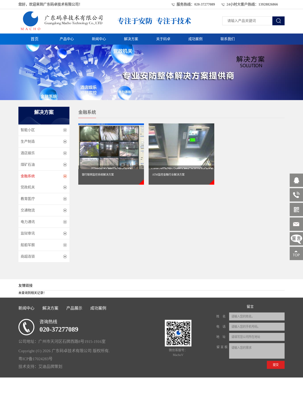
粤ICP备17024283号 (35, 359)
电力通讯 (28, 222)
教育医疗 (28, 199)
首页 (35, 39)
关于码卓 (163, 39)
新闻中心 (99, 39)
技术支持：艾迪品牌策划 (40, 366)
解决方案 (131, 39)
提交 (276, 364)
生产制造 (28, 141)
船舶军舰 (28, 245)
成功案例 (195, 39)
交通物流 (28, 210)
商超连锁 (28, 256)
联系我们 (227, 39)
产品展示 (74, 308)
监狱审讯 (28, 233)
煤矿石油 (28, 164)
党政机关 (28, 187)
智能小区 (28, 130)
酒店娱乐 (28, 153)
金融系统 (28, 176)
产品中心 (67, 39)
